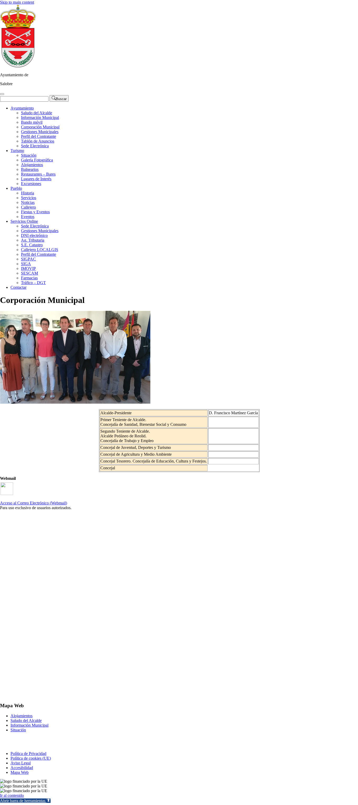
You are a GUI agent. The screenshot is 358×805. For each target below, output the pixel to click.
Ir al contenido (12, 795)
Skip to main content (17, 2)
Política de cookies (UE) (30, 758)
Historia (27, 193)
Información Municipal (40, 117)
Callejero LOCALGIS (39, 249)
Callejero (28, 207)
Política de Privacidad (28, 753)
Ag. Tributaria (32, 240)
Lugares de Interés (36, 179)
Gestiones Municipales (39, 131)
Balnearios (30, 169)
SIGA (26, 264)
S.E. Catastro (32, 245)
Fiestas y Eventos (35, 212)
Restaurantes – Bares (38, 174)
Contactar (18, 287)
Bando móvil (31, 122)
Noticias (28, 202)
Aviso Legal (20, 763)
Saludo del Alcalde (36, 113)
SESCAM (29, 273)
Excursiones (31, 183)
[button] (25, 800)
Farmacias (29, 278)
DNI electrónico (34, 235)
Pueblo (16, 188)
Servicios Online (24, 221)
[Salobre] (18, 66)
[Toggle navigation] (2, 94)
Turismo (17, 150)
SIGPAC (28, 259)
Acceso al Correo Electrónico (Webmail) (33, 503)
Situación (28, 155)
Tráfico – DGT (33, 282)
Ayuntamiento (22, 108)
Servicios (28, 197)
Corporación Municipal (40, 127)
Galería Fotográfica (37, 160)
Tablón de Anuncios (37, 141)
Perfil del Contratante (38, 136)
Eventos (27, 216)
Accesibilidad (21, 767)
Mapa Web (19, 772)
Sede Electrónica (35, 146)
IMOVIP (28, 268)
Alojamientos (32, 164)
